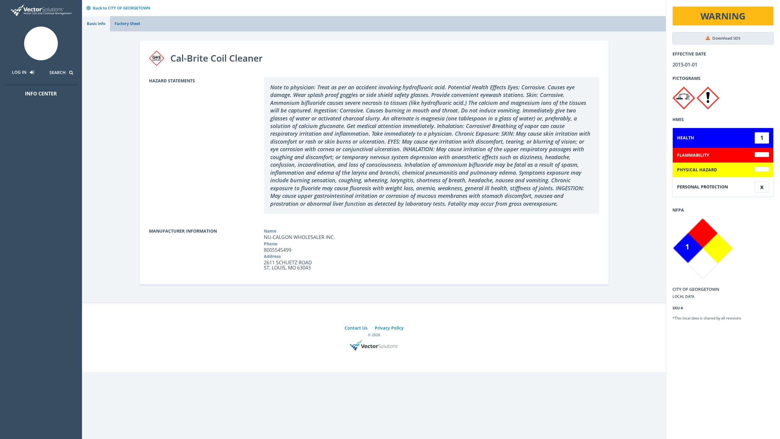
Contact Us (356, 328)
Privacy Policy (389, 328)
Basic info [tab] (96, 23)
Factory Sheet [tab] (127, 23)
